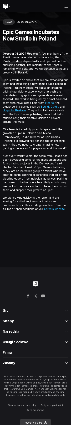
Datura (54, 106)
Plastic (49, 103)
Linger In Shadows (14, 110)
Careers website (54, 209)
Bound (44, 106)
